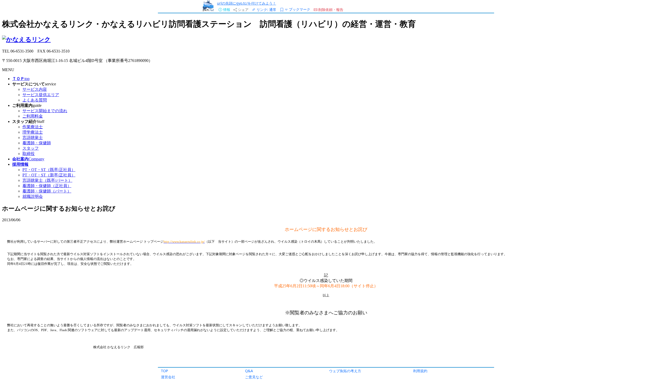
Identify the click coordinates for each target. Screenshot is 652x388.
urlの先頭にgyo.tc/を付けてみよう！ (246, 3)
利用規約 (420, 370)
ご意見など (254, 376)
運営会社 (168, 376)
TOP (164, 370)
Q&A (249, 370)
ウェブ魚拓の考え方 (345, 370)
